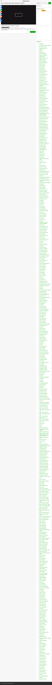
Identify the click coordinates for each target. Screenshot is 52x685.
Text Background (42, 643)
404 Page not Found (43, 46)
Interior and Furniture (43, 439)
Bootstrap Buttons (42, 75)
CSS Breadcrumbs (42, 194)
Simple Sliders (42, 633)
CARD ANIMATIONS (42, 149)
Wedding (41, 677)
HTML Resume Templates (44, 419)
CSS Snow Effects (42, 329)
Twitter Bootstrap (42, 649)
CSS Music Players (42, 295)
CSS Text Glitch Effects (43, 350)
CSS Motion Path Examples (44, 294)
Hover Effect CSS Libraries (44, 397)
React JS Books (42, 598)
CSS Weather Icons (42, 365)
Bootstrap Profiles (42, 120)
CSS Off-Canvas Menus (43, 300)
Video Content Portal (43, 664)
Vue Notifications (42, 671)
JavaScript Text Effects (43, 475)
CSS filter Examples (42, 230)
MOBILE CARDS (42, 568)
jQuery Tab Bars (42, 559)
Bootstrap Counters (42, 87)
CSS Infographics (42, 269)
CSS (40, 163)
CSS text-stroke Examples (44, 353)
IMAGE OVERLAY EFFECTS (44, 431)
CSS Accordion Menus (43, 168)
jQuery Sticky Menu (42, 558)
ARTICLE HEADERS (42, 61)
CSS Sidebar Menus (42, 325)
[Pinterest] (1, 12)
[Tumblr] (1, 19)
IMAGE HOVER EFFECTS (43, 427)
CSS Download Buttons (43, 227)
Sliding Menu (41, 635)
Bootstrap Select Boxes (43, 127)
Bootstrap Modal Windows (44, 107)
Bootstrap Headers (42, 99)
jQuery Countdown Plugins (44, 497)
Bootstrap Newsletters (43, 110)
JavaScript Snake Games (43, 467)
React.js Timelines (42, 618)
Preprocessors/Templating (44, 587)
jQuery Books (41, 482)
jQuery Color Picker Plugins (44, 492)
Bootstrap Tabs (42, 136)
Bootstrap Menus (42, 105)
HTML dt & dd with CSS (43, 412)
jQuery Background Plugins (44, 481)
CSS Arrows (41, 175)
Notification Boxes (42, 579)
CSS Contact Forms (42, 216)
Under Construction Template (44, 653)
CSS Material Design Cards (44, 285)
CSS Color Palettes (42, 215)
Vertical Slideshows (42, 661)
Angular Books (41, 52)
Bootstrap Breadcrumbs (43, 74)
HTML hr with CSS (42, 417)
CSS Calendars (42, 203)
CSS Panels (41, 304)
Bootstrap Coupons (42, 88)
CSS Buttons (41, 200)
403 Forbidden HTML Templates (45, 45)
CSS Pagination (42, 303)
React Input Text (42, 596)
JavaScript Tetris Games (43, 473)
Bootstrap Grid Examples (43, 98)
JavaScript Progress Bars (43, 464)
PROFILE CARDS (42, 592)
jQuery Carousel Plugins (43, 488)
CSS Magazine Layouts (43, 281)
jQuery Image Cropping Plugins (44, 516)
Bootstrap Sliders (42, 131)
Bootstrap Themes (42, 139)
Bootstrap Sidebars (42, 130)
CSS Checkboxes (42, 207)
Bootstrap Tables (42, 134)
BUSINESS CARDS (42, 148)
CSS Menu (41, 287)
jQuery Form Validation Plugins (44, 505)
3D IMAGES (41, 43)
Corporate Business (42, 162)
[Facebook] (1, 6)
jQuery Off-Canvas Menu (43, 535)
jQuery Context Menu (43, 495)
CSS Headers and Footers (44, 256)
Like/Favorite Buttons (43, 562)
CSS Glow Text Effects (43, 248)
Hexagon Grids (42, 386)
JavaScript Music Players (43, 460)
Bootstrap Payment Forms (44, 117)
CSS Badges (41, 184)
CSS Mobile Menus (42, 291)
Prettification (41, 589)
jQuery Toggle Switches (43, 561)
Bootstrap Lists (42, 102)
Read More (33, 31)
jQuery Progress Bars (43, 545)
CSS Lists (41, 276)
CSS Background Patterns (43, 178)
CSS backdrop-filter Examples (44, 177)
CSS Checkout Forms (43, 209)
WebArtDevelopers (13, 27)
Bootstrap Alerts (42, 72)
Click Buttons (41, 157)
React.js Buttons (42, 614)
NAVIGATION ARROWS (43, 574)
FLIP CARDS (41, 378)
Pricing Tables (41, 590)
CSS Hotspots (41, 261)
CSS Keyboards (42, 272)
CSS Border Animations (43, 190)
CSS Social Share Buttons (43, 332)
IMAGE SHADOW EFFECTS (44, 433)
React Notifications (42, 604)
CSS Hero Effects (42, 257)
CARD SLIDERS (42, 154)
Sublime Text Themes (43, 640)
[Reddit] (1, 16)
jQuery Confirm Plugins (43, 494)
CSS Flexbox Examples (43, 235)
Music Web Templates (43, 573)
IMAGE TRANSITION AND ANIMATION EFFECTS (43, 435)
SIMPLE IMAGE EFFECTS (43, 632)
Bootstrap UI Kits (42, 145)
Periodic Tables (42, 583)
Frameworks (41, 381)
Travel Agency (41, 647)
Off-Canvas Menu (42, 580)
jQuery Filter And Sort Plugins (44, 504)
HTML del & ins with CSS (43, 408)
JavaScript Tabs (42, 472)
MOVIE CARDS (42, 571)
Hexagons (41, 387)
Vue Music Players (42, 670)
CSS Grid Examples (42, 253)
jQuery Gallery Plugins (43, 508)
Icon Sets (41, 424)
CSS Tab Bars (41, 341)
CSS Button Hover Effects (44, 197)
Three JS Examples (42, 645)
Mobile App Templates (43, 567)
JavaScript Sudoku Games (44, 469)
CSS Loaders (41, 278)
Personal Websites (42, 584)
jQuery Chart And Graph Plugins (44, 489)
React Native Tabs (42, 602)
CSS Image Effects (42, 267)
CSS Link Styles (42, 273)
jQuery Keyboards (42, 522)
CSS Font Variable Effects (44, 239)
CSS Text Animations (43, 346)
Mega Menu (41, 565)
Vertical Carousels (42, 658)
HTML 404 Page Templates (44, 402)
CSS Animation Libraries (43, 174)
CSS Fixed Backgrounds (43, 232)
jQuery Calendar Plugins (43, 485)
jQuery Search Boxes (43, 551)
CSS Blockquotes (42, 187)
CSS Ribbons (41, 316)
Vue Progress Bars (42, 673)
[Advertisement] (43, 18)
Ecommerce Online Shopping (44, 371)
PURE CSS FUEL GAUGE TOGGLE (10, 25)
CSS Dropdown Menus (43, 229)
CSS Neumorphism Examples (44, 297)
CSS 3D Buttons (42, 165)
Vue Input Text (41, 668)
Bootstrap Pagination (43, 115)
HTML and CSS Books (43, 405)
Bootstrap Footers (42, 94)
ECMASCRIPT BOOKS (43, 368)
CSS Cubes (41, 221)
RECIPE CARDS (42, 623)
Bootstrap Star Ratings (43, 133)
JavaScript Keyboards (43, 455)
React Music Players (43, 599)
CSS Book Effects (42, 188)
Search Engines (42, 627)
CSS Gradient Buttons (43, 250)
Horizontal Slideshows (43, 393)
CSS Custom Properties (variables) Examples (43, 223)
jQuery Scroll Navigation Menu (44, 549)
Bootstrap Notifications (43, 111)
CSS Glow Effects (42, 247)
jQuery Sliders (41, 556)
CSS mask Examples (43, 282)
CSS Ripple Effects (42, 318)
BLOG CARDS (41, 68)
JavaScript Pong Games (43, 463)
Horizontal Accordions (43, 389)
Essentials (41, 375)
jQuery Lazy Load (42, 523)
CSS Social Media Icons (43, 331)
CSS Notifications (42, 298)
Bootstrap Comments (43, 83)
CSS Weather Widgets (43, 366)
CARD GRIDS (41, 151)
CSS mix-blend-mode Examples (45, 290)
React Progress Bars (43, 607)
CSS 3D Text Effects (43, 166)
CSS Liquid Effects (42, 275)
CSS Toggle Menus (42, 358)
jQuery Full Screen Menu (43, 507)
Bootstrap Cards (42, 77)
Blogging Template (42, 69)
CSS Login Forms (42, 279)
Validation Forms (42, 655)
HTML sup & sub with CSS (44, 420)
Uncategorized (42, 652)
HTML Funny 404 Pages (43, 416)
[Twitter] (1, 8)
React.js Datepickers (43, 615)
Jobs (40, 478)
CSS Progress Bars (42, 312)
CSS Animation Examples (43, 172)
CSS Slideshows (42, 328)
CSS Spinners (41, 335)
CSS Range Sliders (42, 315)
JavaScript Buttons (42, 448)
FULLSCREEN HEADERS (43, 383)
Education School (42, 372)
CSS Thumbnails (42, 355)
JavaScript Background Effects (44, 445)
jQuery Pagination (42, 536)
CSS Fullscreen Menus (43, 244)
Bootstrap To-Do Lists (43, 142)
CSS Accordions (42, 169)
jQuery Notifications (42, 533)
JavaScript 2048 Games (43, 444)
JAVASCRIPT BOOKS (43, 447)
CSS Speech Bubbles (43, 334)
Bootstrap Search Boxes (43, 126)
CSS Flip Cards (42, 236)
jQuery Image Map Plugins (44, 517)
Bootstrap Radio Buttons (43, 124)
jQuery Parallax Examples (43, 542)
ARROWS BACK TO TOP (43, 58)
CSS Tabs (41, 344)
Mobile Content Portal (43, 570)
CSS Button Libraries (43, 198)
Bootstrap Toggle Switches (44, 143)
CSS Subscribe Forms (43, 340)
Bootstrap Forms (42, 95)
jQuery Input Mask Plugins (44, 519)
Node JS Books (42, 576)
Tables (40, 642)
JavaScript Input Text (43, 454)
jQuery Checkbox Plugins (43, 491)
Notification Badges (42, 577)
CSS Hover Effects (42, 264)
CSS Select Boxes (42, 322)
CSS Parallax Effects (43, 307)
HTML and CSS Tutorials (43, 406)
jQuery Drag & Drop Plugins (44, 502)
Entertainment (41, 374)
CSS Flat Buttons (42, 233)
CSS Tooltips (41, 360)
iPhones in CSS (42, 441)
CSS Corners (41, 218)
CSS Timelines (42, 356)
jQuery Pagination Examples (44, 538)
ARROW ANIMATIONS (43, 55)
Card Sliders (41, 152)
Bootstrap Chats (42, 80)
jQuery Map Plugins (42, 525)
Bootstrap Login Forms (43, 104)
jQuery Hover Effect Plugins (44, 512)
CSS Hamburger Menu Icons (44, 254)
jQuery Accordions (42, 479)
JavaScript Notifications (43, 461)
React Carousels (42, 595)
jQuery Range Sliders (43, 547)
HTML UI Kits (41, 422)
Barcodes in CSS (42, 64)
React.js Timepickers (43, 620)
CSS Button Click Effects (43, 195)
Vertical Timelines (42, 662)
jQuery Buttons (42, 484)
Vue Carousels (42, 667)
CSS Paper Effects (42, 306)
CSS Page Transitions (43, 301)
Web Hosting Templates (43, 676)
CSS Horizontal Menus (43, 260)
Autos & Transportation (43, 62)
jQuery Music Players (43, 532)
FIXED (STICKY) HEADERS (44, 377)
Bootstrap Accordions (43, 71)
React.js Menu (41, 617)
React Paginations (42, 605)
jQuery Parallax (42, 541)
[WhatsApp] (1, 10)
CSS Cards (41, 204)
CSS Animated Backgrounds (44, 171)
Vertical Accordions (42, 656)
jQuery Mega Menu (42, 526)
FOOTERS (41, 380)
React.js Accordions (42, 613)
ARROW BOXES (42, 56)
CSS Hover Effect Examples (44, 263)
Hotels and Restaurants (43, 396)
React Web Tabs (42, 611)
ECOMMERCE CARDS (43, 369)
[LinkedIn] (1, 14)
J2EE (40, 442)
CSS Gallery (41, 245)
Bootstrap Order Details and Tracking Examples (44, 114)
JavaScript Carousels (43, 450)
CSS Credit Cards (42, 219)
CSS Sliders (41, 326)
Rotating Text (41, 626)
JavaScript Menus (42, 458)
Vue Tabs (41, 674)
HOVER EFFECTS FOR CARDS (44, 399)
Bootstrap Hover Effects (43, 101)
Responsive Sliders (42, 624)
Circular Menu (41, 155)
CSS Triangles (41, 363)
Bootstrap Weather (42, 146)
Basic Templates (42, 65)
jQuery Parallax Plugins (43, 544)
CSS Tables (41, 343)
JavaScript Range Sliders (43, 466)
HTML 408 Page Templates (44, 403)
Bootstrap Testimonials (43, 137)
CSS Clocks (41, 212)
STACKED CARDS (42, 636)
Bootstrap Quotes (42, 123)
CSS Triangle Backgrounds (44, 362)
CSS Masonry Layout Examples (44, 284)
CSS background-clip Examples (44, 182)
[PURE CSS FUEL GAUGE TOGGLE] (18, 15)
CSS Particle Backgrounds (44, 309)
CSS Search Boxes (42, 321)
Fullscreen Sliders (42, 384)
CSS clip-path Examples (43, 210)
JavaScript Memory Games (44, 457)
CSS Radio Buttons (42, 313)
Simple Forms (41, 630)
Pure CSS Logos (42, 593)
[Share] (1, 21)
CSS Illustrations (42, 266)
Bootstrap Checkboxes (43, 81)
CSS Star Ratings (42, 337)
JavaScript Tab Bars (42, 470)
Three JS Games (42, 646)
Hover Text (41, 400)
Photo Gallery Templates (43, 586)
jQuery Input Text (42, 520)
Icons (40, 426)
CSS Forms (41, 241)
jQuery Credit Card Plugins (44, 498)
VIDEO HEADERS (42, 665)
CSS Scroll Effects (42, 319)
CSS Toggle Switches (5, 27)
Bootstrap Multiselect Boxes (44, 108)
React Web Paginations (43, 610)
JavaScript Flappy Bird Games (44, 451)
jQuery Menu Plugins (43, 528)
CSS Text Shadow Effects (43, 352)
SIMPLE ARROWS (42, 629)
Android (40, 50)
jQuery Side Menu (42, 555)
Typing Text (41, 650)
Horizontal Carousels (43, 390)
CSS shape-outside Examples (44, 324)
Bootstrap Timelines (43, 140)
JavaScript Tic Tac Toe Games (44, 476)
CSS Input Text (42, 270)
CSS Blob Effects (42, 185)
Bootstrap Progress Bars (43, 121)
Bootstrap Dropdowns (43, 92)
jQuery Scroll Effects (43, 548)
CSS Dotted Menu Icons (43, 226)
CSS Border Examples (43, 191)
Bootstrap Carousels (43, 78)
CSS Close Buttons (42, 213)
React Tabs (41, 608)
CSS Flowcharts (42, 238)
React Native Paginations (43, 601)
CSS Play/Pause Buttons (43, 310)
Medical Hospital (42, 564)
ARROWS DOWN (42, 59)
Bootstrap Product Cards (43, 118)
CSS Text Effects (42, 347)
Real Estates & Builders (43, 621)
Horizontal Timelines (43, 394)
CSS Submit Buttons (43, 338)
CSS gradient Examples (43, 251)
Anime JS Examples (42, 53)
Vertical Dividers (42, 659)
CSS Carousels (42, 206)
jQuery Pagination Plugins (43, 539)
